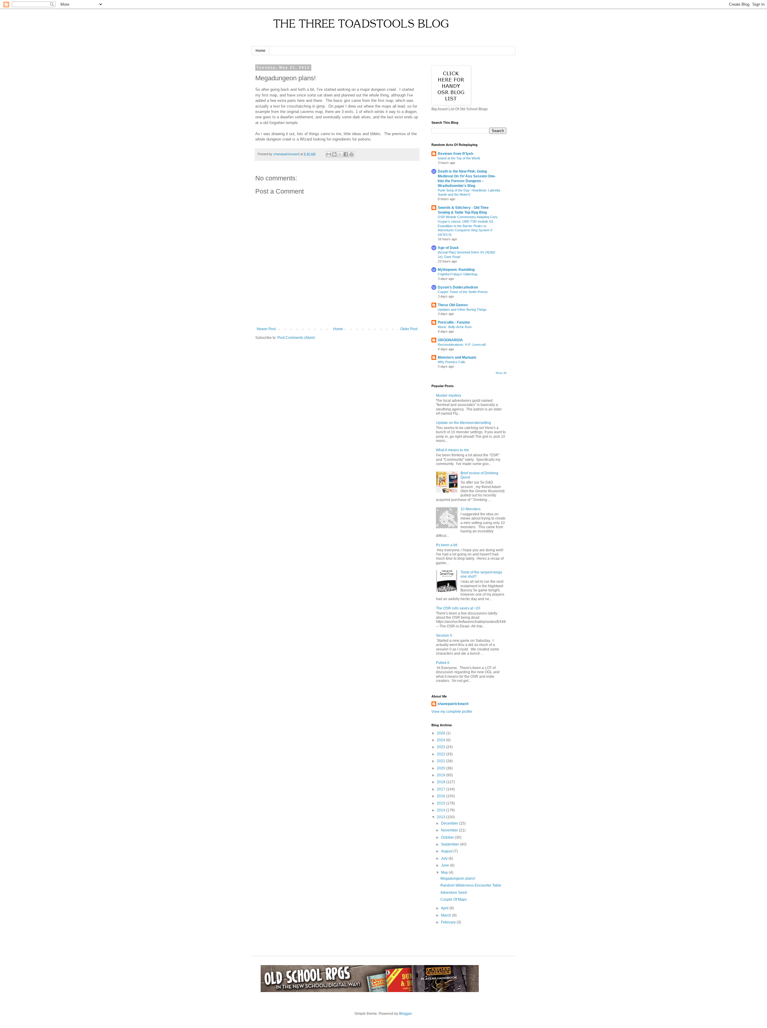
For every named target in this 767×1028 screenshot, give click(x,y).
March (446, 915)
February (449, 922)
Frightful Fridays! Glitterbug (457, 274)
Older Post (408, 329)
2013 (441, 817)
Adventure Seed (453, 892)
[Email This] (329, 154)
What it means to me (452, 450)
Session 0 (444, 635)
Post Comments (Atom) (296, 338)
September (450, 844)
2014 (441, 810)
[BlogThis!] (334, 154)
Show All (501, 373)
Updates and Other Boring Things (462, 309)
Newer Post (266, 329)
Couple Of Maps (453, 899)
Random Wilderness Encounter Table (470, 885)
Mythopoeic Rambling (456, 270)
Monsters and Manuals (457, 357)
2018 (441, 782)
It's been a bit (446, 545)
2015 (441, 803)
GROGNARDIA (450, 340)
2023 (441, 747)
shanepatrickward (452, 704)
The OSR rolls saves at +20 (458, 608)
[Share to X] (340, 154)
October (448, 837)
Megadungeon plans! (457, 878)
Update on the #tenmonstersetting (463, 423)
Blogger (405, 1014)
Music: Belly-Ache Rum (455, 327)
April (445, 908)
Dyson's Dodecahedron (458, 287)
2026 (441, 733)
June (445, 865)
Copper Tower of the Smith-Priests (463, 292)
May (445, 872)
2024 (441, 740)
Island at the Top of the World (459, 158)
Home (260, 51)
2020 (441, 768)
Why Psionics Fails (451, 362)
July (445, 858)
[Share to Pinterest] (351, 154)
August (447, 851)
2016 (441, 796)
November (450, 830)
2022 (441, 754)
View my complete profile (451, 712)
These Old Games (453, 305)
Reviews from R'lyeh (455, 154)
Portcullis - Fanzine (454, 322)
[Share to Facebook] (346, 154)
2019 (441, 775)
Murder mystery (448, 395)
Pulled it (442, 663)
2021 (441, 761)
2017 (441, 789)
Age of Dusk (448, 248)
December (450, 823)
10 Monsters (470, 509)
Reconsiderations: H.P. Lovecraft (462, 344)
